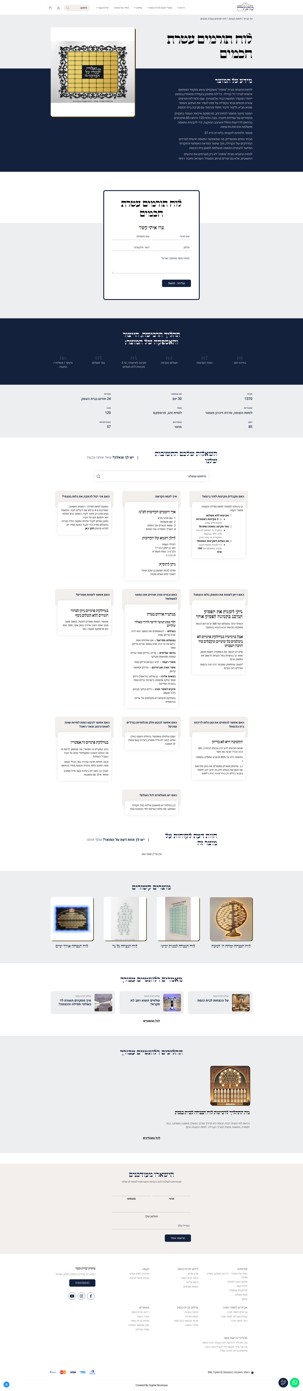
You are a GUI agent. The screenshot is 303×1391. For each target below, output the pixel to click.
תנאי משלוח (241, 1295)
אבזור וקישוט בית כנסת (186, 1321)
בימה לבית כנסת (189, 1278)
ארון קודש (193, 1274)
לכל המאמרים (151, 1021)
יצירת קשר (103, 8)
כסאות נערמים (190, 1287)
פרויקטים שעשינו (238, 1290)
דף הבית (248, 19)
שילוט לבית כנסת (187, 1307)
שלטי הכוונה (191, 1325)
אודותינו (242, 1269)
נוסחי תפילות (142, 1329)
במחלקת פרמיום (213, 637)
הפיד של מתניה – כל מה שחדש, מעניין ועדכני (227, 1275)
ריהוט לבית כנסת (188, 1269)
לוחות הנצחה (235, 19)
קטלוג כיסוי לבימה (139, 1278)
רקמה (145, 1269)
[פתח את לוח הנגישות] (6, 1384)
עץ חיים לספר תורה (237, 1312)
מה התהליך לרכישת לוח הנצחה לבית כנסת (225, 1343)
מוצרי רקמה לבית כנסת (160, 8)
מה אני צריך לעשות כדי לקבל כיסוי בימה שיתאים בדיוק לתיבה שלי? (226, 1349)
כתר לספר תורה (239, 1321)
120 (108, 412)
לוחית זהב (175, 412)
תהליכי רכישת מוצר (235, 1338)
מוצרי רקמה (143, 1317)
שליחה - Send (176, 283)
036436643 (82, 1283)
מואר (178, 426)
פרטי (171, 1199)
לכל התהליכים (151, 1138)
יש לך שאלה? (110, 458)
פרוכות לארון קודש (139, 1274)
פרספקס (159, 412)
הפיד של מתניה (121, 8)
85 (250, 426)
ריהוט (182, 8)
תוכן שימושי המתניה (138, 1325)
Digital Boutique (158, 1385)
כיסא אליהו (192, 1282)
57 (109, 426)
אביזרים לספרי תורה (235, 1307)
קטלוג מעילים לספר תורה (234, 1317)
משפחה (131, 1199)
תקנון (244, 1299)
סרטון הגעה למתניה (237, 1282)
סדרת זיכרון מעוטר (218, 412)
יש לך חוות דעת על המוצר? (116, 840)
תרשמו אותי (178, 1238)
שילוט (139, 8)
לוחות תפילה (191, 1317)
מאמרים (144, 1307)
